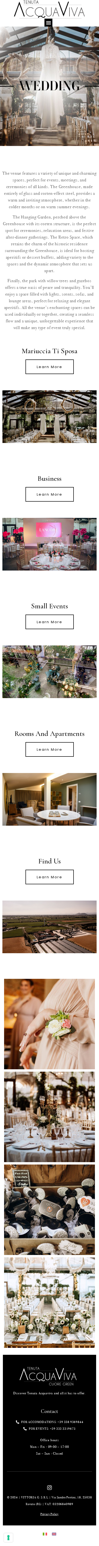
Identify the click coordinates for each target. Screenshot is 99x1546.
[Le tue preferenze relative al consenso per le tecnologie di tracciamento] (8, 1537)
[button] (48, 23)
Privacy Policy (49, 1514)
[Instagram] (49, 1487)
